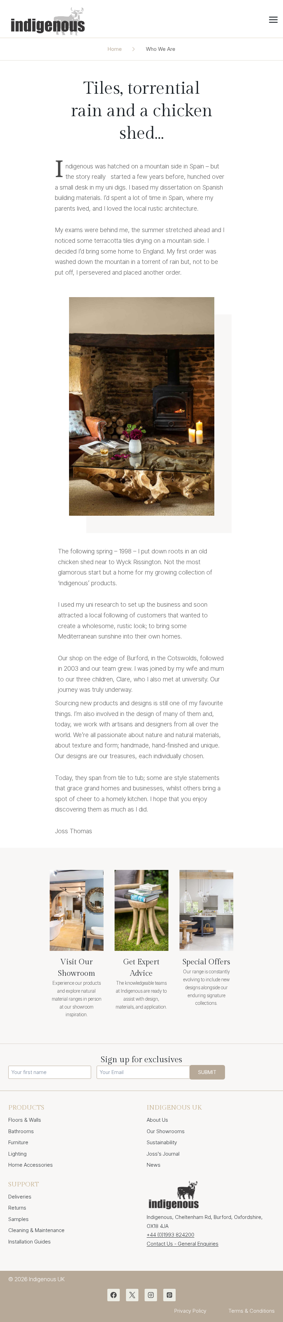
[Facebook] (113, 1295)
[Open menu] (274, 20)
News (153, 1165)
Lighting (17, 1153)
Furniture (18, 1142)
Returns (17, 1207)
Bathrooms (21, 1131)
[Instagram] (151, 1295)
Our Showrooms (166, 1131)
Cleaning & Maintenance (36, 1230)
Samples (18, 1219)
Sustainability (162, 1142)
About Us (157, 1120)
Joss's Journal (163, 1153)
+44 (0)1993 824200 (170, 1234)
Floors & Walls (24, 1120)
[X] (132, 1295)
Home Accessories (30, 1165)
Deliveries (19, 1196)
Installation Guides (29, 1241)
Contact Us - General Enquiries (182, 1243)
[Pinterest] (169, 1295)
